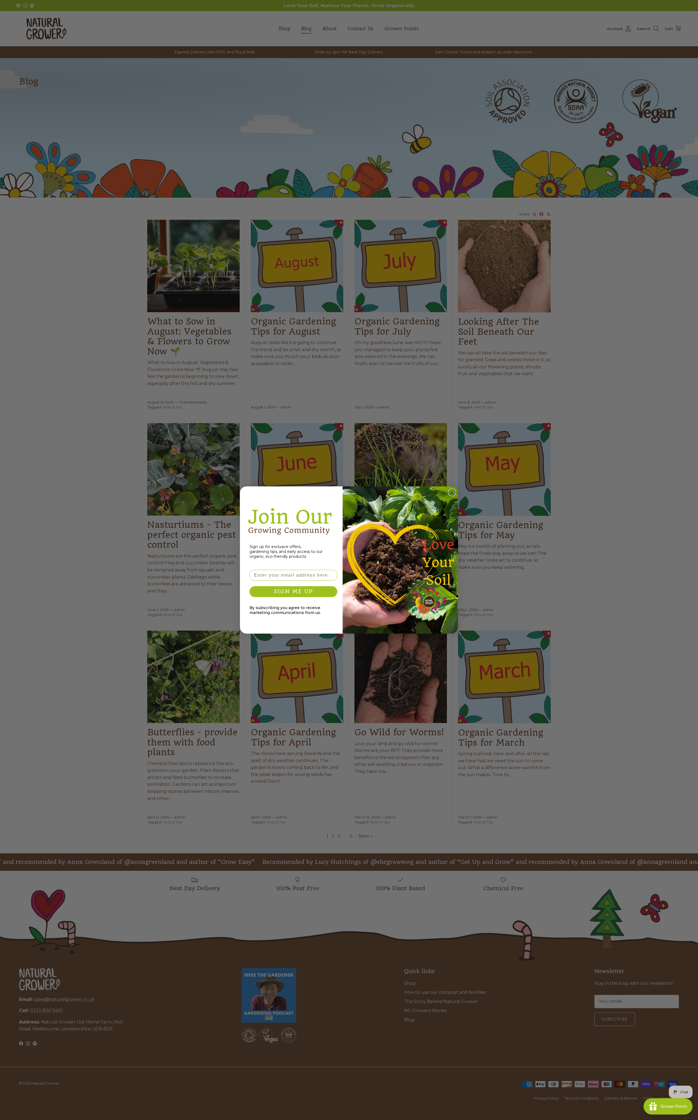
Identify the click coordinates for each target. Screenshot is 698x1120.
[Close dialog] (452, 492)
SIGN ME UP (293, 591)
